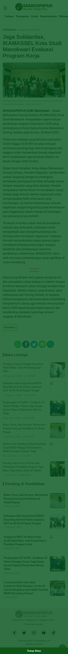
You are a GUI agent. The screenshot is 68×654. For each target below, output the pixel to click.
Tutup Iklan (34, 650)
